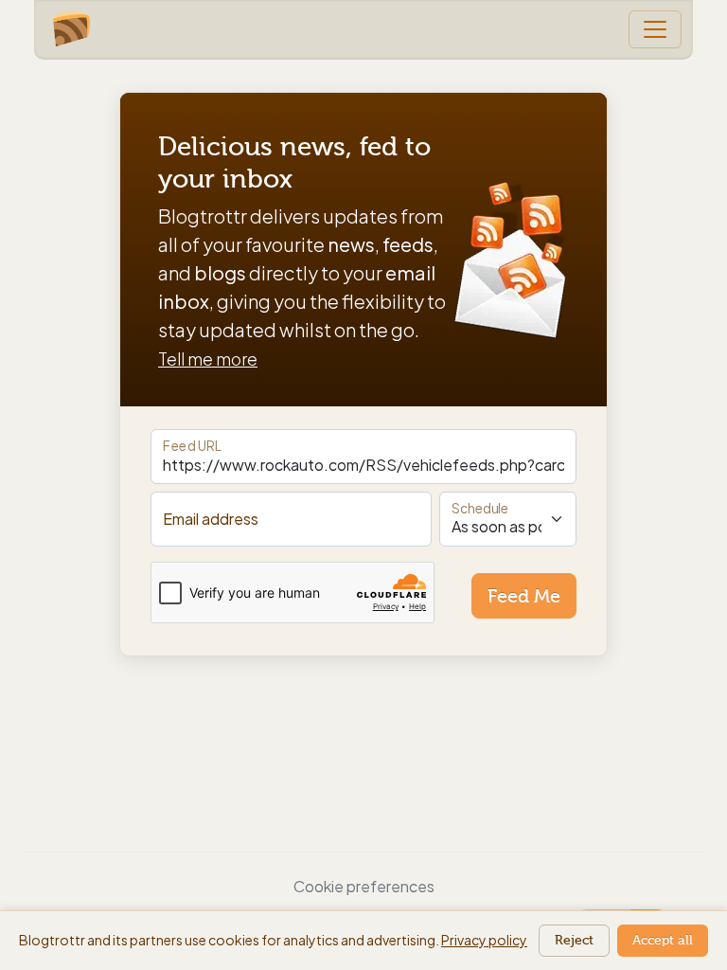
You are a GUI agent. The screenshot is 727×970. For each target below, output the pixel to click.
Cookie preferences (363, 886)
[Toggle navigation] (655, 29)
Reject (574, 940)
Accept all (662, 940)
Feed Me (524, 595)
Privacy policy (484, 939)
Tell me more (207, 359)
